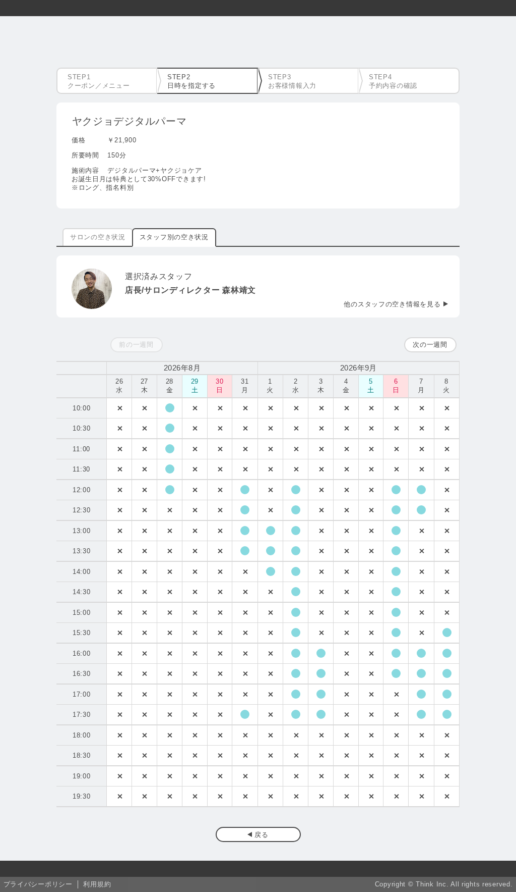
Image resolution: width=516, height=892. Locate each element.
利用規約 (97, 884)
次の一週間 (430, 344)
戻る (261, 834)
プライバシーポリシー (38, 884)
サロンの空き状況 (97, 237)
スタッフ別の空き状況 (174, 237)
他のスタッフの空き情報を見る (392, 304)
